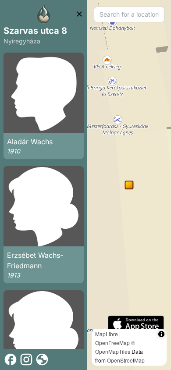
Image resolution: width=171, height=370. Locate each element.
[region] (129, 185)
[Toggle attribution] (161, 334)
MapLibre (106, 334)
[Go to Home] (43, 14)
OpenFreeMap (112, 342)
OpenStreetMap (126, 360)
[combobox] (129, 14)
